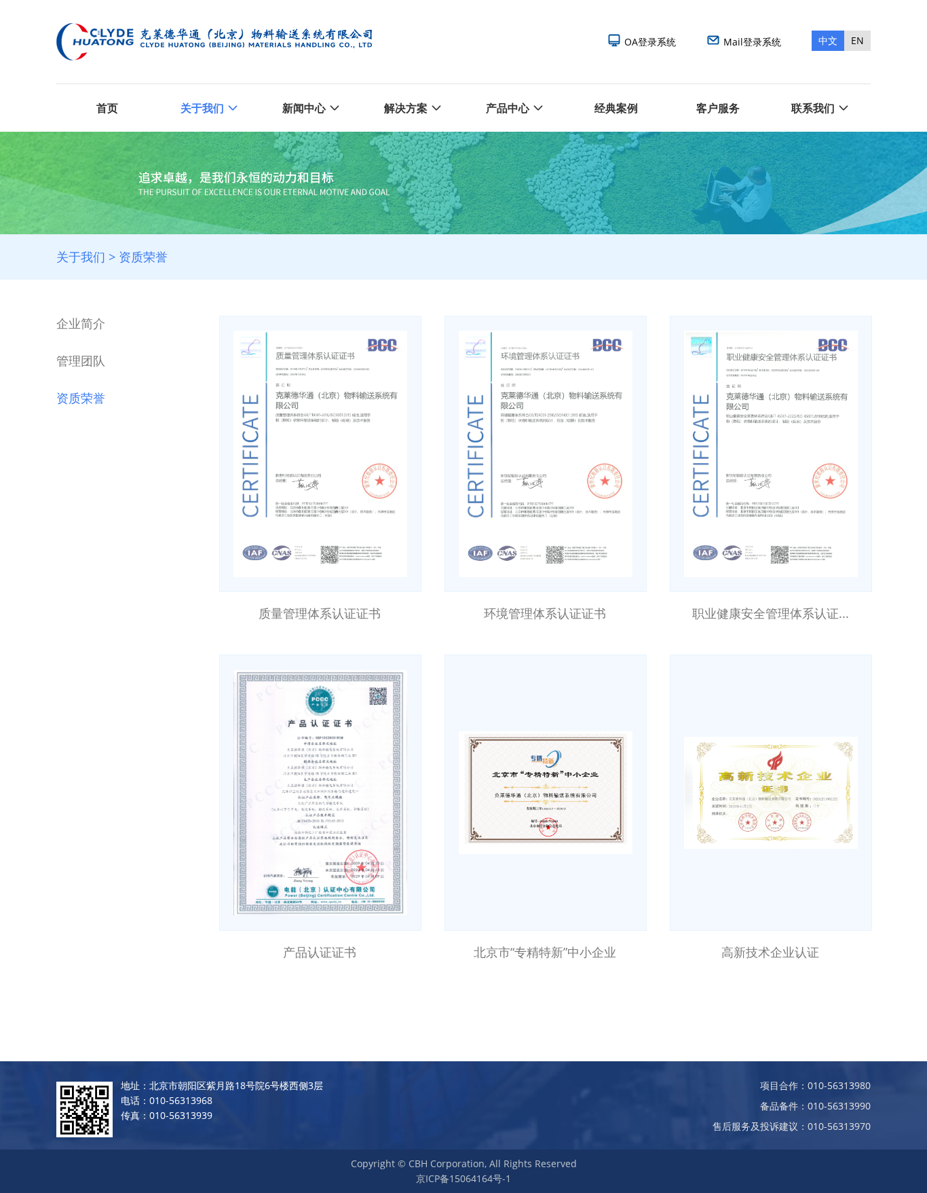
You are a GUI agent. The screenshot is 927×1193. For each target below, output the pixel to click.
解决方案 (406, 107)
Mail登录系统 (752, 41)
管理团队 (80, 360)
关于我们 (202, 107)
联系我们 (813, 107)
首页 (107, 107)
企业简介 (80, 323)
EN (857, 40)
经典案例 (616, 107)
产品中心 (507, 107)
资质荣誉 (143, 257)
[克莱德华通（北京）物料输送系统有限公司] (212, 41)
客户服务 (718, 107)
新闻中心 (304, 107)
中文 (827, 40)
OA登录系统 (650, 41)
